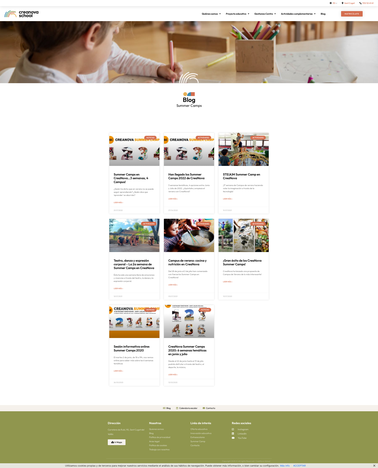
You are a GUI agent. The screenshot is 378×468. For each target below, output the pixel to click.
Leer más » (118, 202)
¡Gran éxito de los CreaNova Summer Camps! (242, 262)
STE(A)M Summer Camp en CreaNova (241, 176)
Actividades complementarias (297, 13)
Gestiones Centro (263, 13)
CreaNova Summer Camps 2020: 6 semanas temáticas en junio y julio (187, 350)
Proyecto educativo (236, 13)
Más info (285, 465)
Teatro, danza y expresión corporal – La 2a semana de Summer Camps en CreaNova (134, 264)
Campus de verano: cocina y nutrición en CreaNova (187, 262)
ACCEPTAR (299, 465)
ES (334, 3)
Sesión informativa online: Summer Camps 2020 (132, 348)
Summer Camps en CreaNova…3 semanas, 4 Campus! (131, 178)
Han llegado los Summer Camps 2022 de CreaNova (186, 176)
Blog (323, 13)
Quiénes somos (210, 13)
